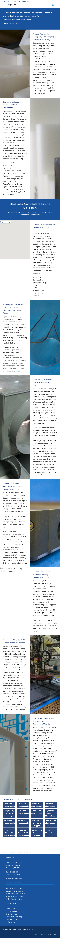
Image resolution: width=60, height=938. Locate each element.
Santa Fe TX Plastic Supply (36, 804)
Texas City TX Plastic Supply (23, 804)
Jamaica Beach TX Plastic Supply (50, 813)
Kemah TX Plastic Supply (36, 812)
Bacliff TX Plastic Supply (50, 831)
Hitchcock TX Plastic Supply (9, 821)
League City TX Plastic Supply (9, 813)
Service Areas (8, 24)
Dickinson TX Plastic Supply (50, 821)
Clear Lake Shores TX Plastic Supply (9, 833)
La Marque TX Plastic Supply (23, 812)
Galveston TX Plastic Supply (23, 821)
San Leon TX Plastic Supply (50, 804)
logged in (13, 853)
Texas (16, 24)
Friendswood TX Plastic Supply (37, 823)
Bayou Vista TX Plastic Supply (37, 833)
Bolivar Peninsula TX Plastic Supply (23, 833)
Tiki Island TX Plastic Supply (9, 804)
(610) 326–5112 (14, 1)
